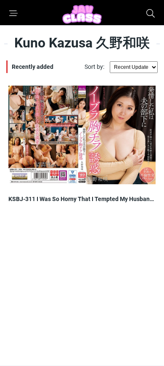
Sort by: (95, 66)
